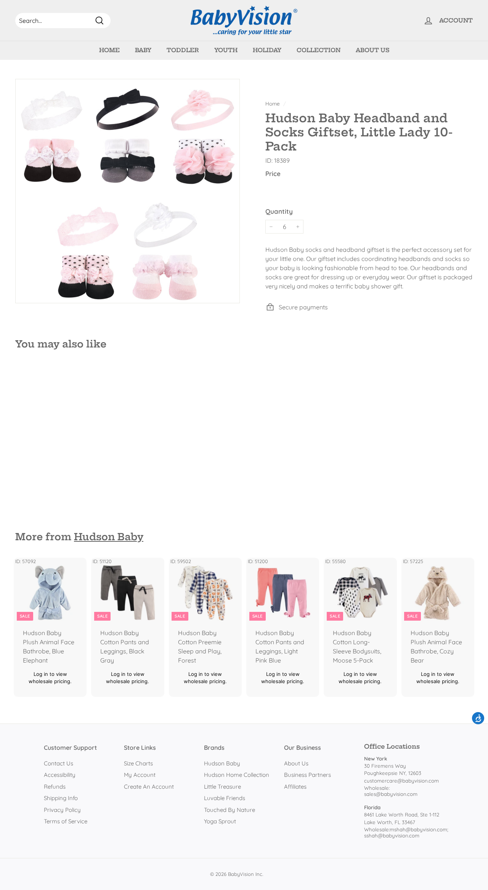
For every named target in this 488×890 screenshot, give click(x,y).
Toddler (183, 50)
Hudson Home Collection (236, 774)
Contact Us (58, 763)
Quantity (279, 211)
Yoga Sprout (220, 821)
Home (109, 50)
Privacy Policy (62, 809)
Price (273, 174)
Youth (226, 50)
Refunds (55, 786)
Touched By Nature (229, 809)
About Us (372, 50)
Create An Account (149, 786)
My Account (140, 774)
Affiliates (295, 786)
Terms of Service (65, 821)
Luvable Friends (224, 798)
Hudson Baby (108, 537)
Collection (318, 50)
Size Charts (138, 763)
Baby (143, 50)
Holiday (267, 50)
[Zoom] (127, 191)
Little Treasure (222, 786)
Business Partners (307, 774)
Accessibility (59, 774)
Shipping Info (61, 798)
